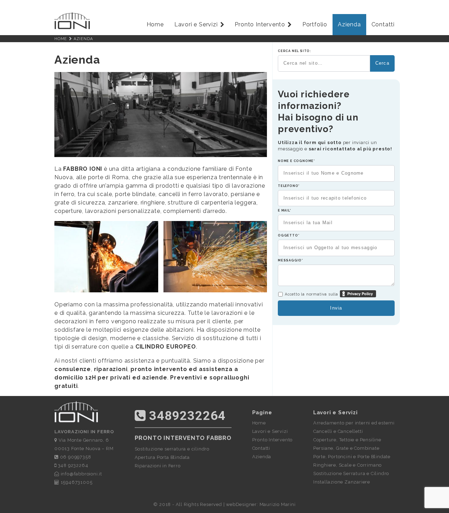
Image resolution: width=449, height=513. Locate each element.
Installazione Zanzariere (341, 482)
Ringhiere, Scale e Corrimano (347, 465)
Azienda (349, 24)
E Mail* (284, 210)
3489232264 (186, 415)
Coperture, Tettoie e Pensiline (347, 439)
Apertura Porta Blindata (162, 457)
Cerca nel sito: (294, 51)
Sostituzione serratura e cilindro (172, 449)
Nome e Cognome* (296, 161)
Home (155, 24)
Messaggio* (290, 260)
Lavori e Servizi (196, 24)
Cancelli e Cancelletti (338, 431)
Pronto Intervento (260, 24)
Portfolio (314, 24)
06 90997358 (75, 457)
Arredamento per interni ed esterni (354, 423)
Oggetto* (288, 235)
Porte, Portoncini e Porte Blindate (351, 456)
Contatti (383, 24)
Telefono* (289, 186)
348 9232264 (72, 465)
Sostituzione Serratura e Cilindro (351, 473)
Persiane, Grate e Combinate (346, 448)
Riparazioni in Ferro (158, 465)
